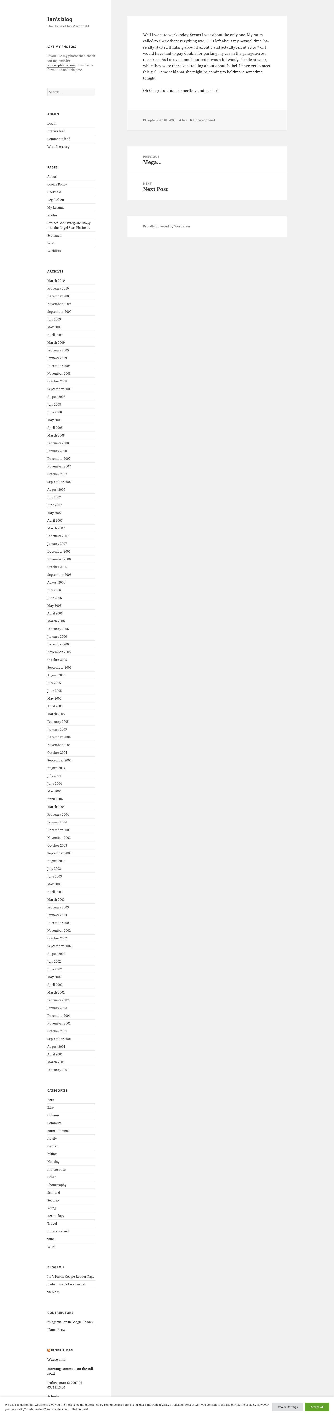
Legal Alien (55, 200)
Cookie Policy (57, 184)
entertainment (58, 1131)
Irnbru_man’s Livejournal (66, 1284)
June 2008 (54, 412)
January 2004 (57, 822)
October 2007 (57, 474)
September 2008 (59, 389)
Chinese (53, 1115)
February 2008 (58, 443)
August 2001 (56, 1046)
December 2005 (59, 644)
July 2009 (54, 319)
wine (51, 1239)
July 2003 (54, 868)
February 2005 (58, 721)
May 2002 (54, 977)
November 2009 (59, 304)
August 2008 (56, 397)
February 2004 (58, 814)
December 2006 (59, 551)
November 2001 (59, 1023)
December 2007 (59, 458)
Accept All (317, 1407)
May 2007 (54, 513)
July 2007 (54, 497)
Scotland (53, 1192)
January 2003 (57, 915)
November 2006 (59, 559)
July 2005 (54, 683)
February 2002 (58, 1000)
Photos (52, 215)
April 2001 (55, 1054)
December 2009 (59, 296)
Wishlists (54, 251)
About (51, 176)
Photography (56, 1185)
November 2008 (59, 373)
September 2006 (59, 574)
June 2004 (54, 783)
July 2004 (54, 776)
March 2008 (56, 435)
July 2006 (54, 590)
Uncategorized (58, 1231)
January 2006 (57, 636)
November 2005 (59, 652)
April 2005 (55, 706)
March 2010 (56, 281)
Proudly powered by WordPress (166, 226)
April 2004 (55, 799)
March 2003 (56, 899)
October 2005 (57, 660)
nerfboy (190, 90)
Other (51, 1177)
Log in (51, 123)
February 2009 (58, 350)
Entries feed (56, 131)
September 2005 (59, 667)
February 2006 (58, 629)
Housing (53, 1162)
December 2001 (59, 1015)
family (52, 1138)
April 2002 (55, 985)
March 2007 (56, 528)
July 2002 (54, 961)
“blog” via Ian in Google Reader (70, 1322)
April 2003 (55, 892)
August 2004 (56, 768)
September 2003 (59, 853)
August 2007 (56, 489)
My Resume (56, 207)
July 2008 (54, 404)
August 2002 (56, 954)
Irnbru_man (62, 1350)
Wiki (50, 243)
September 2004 (59, 760)
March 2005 (56, 714)
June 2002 (54, 969)
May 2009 (54, 327)
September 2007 (59, 482)
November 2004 (59, 745)
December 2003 (59, 830)
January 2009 (57, 358)
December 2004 (59, 737)
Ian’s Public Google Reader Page (71, 1276)
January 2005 (57, 729)
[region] (167, 1406)
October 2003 (57, 845)
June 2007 (54, 505)
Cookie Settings (288, 1407)
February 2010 (58, 288)
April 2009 (55, 335)
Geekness (54, 192)
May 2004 (54, 791)
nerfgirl (212, 90)
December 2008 (59, 366)
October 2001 (57, 1031)
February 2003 (58, 907)
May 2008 (54, 420)
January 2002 (57, 1008)
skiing (51, 1208)
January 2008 (57, 451)
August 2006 (56, 582)
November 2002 (59, 930)
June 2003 (54, 876)
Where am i (56, 1359)
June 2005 (54, 691)
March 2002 (56, 992)
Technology (55, 1216)
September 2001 (59, 1039)
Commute (54, 1123)
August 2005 (56, 675)
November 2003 (59, 838)
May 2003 (54, 884)
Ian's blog (59, 19)
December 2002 (59, 923)
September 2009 (59, 311)
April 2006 (55, 613)
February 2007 (58, 536)
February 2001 (58, 1070)
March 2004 (56, 807)
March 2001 (56, 1062)
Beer (50, 1100)
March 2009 (56, 342)
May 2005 (54, 698)
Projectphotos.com (61, 65)
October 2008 (57, 381)
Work (51, 1247)
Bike (50, 1107)
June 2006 (54, 598)
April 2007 (55, 520)
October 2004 (57, 752)
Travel (52, 1223)
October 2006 (57, 567)
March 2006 (56, 621)
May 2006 (54, 605)
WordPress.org (58, 146)
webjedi (53, 1292)
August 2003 (56, 861)
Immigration (56, 1169)
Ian (184, 120)
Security (53, 1200)
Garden (52, 1146)
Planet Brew (56, 1330)
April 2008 (55, 428)
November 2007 (59, 466)
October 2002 (57, 938)
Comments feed (58, 139)
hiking (52, 1154)
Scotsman (54, 235)
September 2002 (59, 946)
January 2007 (57, 544)
